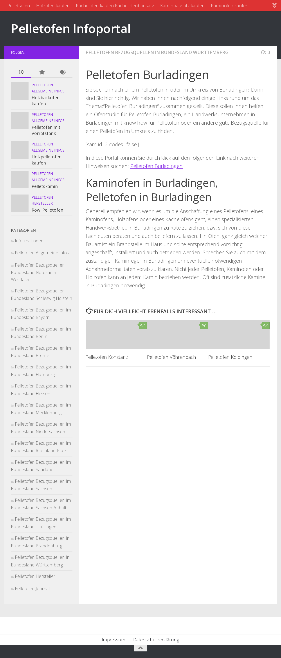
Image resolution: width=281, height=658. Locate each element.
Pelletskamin (45, 186)
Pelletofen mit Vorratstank (46, 130)
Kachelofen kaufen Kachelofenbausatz (115, 5)
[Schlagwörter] (62, 72)
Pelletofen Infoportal (71, 28)
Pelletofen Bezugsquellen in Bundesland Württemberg (157, 52)
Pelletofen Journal (32, 588)
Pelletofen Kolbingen (230, 357)
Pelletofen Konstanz (107, 357)
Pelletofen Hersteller (35, 576)
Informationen (29, 241)
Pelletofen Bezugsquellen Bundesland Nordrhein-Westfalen (38, 272)
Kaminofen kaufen (230, 5)
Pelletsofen (18, 5)
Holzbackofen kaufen (45, 101)
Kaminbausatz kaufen (182, 5)
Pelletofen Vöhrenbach (171, 357)
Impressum (113, 640)
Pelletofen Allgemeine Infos (42, 253)
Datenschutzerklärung (156, 640)
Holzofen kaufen (53, 5)
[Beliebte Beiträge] (41, 72)
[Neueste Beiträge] (21, 72)
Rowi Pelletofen (47, 210)
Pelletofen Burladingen (156, 166)
